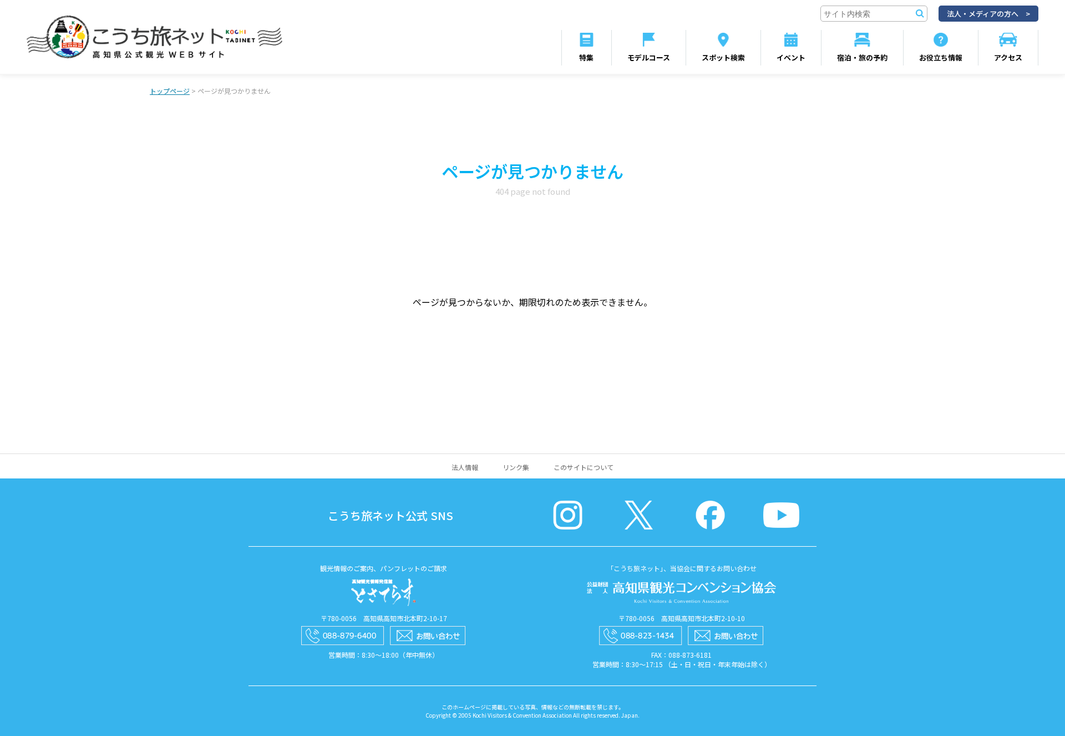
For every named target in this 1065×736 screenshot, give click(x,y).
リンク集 (516, 467)
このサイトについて (583, 467)
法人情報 (465, 467)
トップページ (170, 90)
